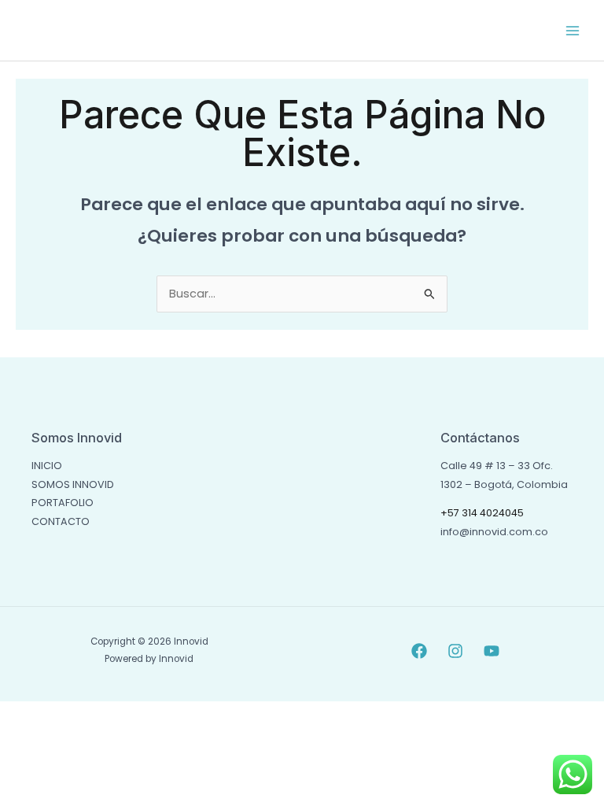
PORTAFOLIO (62, 502)
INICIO (46, 465)
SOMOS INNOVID (72, 484)
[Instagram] (455, 651)
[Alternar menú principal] (572, 30)
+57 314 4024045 (482, 512)
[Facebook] (419, 651)
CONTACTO (60, 521)
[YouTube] (491, 651)
